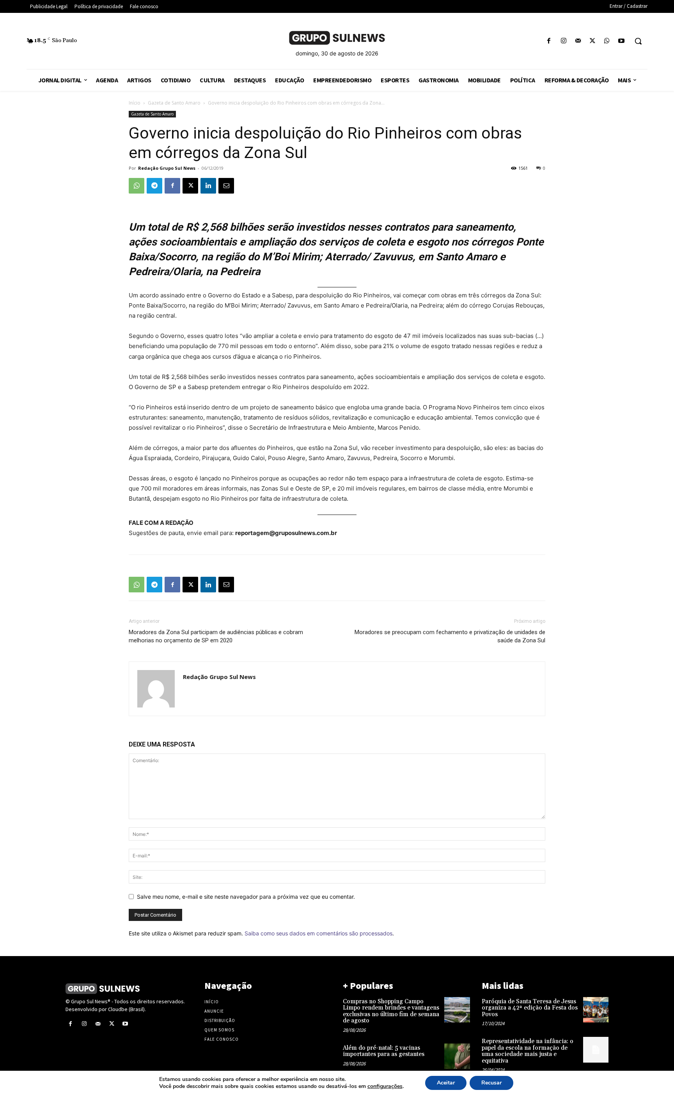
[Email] (226, 186)
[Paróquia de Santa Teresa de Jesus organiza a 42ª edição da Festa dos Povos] (595, 1009)
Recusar (491, 1082)
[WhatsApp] (607, 41)
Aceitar (446, 1082)
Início (134, 103)
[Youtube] (621, 41)
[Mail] (578, 41)
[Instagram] (563, 41)
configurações (385, 1086)
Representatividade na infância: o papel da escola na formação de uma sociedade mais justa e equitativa (527, 1051)
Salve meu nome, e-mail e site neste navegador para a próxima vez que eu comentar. (246, 896)
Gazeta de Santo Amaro (174, 103)
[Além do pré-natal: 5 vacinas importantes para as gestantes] (457, 1056)
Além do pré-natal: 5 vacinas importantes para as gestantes (383, 1051)
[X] (592, 41)
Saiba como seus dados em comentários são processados (318, 933)
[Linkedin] (208, 186)
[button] (638, 41)
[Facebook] (549, 41)
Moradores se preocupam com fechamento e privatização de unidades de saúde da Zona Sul (450, 636)
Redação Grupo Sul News (166, 168)
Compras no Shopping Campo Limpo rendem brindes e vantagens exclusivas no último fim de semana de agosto (391, 1011)
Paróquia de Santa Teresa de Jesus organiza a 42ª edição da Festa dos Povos (530, 1008)
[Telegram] (154, 186)
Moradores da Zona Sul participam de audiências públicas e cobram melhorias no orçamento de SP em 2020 (216, 636)
